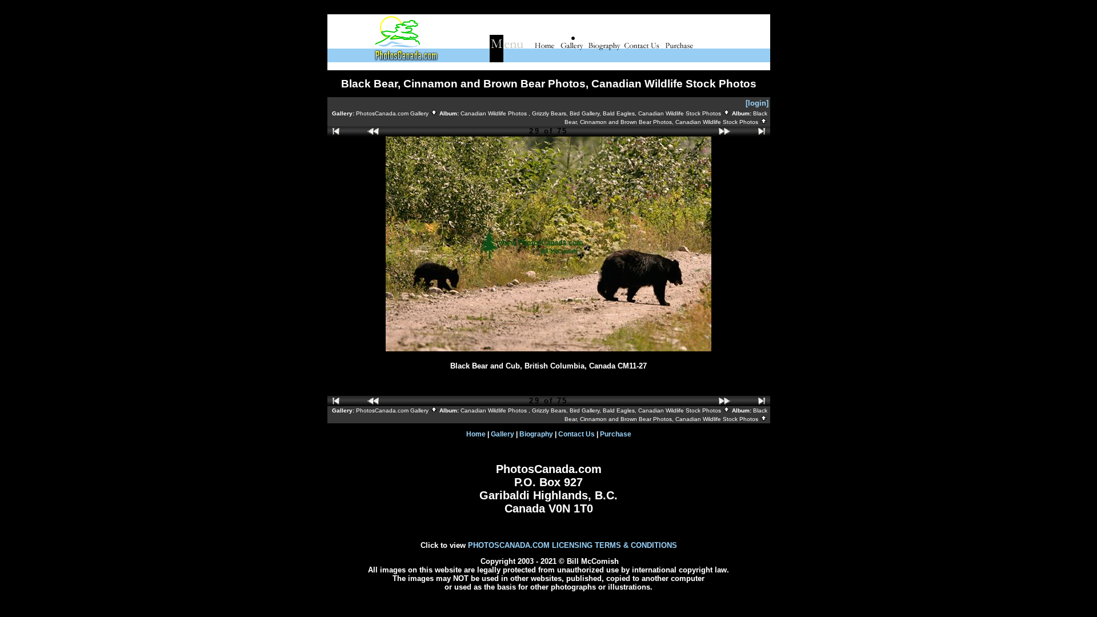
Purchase (615, 434)
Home (476, 434)
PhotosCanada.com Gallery (393, 113)
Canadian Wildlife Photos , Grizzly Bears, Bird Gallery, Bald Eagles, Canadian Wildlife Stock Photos (592, 113)
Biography (536, 434)
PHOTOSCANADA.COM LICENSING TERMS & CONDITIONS (572, 545)
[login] (757, 103)
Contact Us (576, 434)
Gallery (502, 434)
